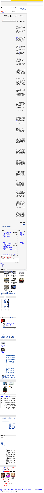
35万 (6, 292)
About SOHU (30, 489)
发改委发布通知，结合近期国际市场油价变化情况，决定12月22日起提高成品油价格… (10, 324)
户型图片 (9, 418)
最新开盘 (5, 417)
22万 (4, 292)
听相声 (4, 467)
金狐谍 (7, 337)
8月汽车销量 (10, 333)
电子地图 (9, 417)
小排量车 (21, 242)
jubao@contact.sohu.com (11, 492)
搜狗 (2, 1)
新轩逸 (24, 30)
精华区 (2, 265)
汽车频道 (7, 7)
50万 (7, 292)
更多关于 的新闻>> (10, 254)
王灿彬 (7, 368)
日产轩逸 (21, 237)
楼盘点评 (11, 417)
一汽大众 (5, 375)
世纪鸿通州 (13, 429)
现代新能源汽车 (8, 370)
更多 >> (25, 269)
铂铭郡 (13, 428)
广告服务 (15, 489)
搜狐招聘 (12, 489)
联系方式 (22, 489)
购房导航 (5, 418)
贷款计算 (14, 417)
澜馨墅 (13, 425)
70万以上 (9, 292)
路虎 (1, 377)
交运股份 (2, 443)
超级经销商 (12, 336)
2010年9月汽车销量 (5, 333)
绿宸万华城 (13, 426)
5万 (13, 291)
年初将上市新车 (13, 289)
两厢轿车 (2, 293)
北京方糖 (10, 425)
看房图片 (7, 418)
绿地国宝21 (10, 424)
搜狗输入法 (5, 489)
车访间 (4, 327)
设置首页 (1, 489)
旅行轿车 (8, 293)
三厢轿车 (5, 293)
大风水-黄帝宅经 (6, 471)
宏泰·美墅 (10, 428)
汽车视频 (13, 337)
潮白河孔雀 (10, 426)
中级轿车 (21, 232)
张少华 (7, 362)
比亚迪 (11, 377)
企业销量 (4, 334)
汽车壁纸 (2, 12)
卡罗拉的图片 (22, 236)
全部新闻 (40, 489)
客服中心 (19, 489)
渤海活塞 (2, 444)
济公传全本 (11, 467)
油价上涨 (10, 375)
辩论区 (2, 266)
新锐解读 (11, 471)
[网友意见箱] (3, 488)
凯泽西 (5, 376)
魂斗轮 (4, 337)
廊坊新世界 (10, 429)
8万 (14, 291)
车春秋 (7, 336)
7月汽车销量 (14, 333)
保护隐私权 (26, 489)
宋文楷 (7, 355)
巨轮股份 (2, 442)
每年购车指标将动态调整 (10, 372)
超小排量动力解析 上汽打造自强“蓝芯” (9, 404)
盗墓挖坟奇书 (12, 469)
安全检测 (10, 337)
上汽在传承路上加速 (11, 361)
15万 (3, 292)
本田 (8, 375)
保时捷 (6, 377)
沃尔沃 (3, 377)
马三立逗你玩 (7, 467)
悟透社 (10, 336)
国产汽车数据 (24, 9)
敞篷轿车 (11, 293)
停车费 (13, 377)
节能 (21, 203)
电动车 (3, 376)
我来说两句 (23, 224)
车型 (18, 26)
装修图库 (14, 418)
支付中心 (9, 489)
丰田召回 (8, 377)
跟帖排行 (8, 396)
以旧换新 (3, 378)
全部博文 (1, 490)
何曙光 (7, 359)
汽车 (19, 52)
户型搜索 (7, 417)
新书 (3, 471)
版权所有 (19, 491)
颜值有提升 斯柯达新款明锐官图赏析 (9, 407)
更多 (4, 445)
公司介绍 (34, 489)
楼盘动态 (3, 418)
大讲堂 (4, 322)
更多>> (16, 7)
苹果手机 (21, 235)
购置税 (16, 11)
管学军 (7, 361)
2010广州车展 (11, 317)
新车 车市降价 (22, 243)
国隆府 (9, 427)
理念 (23, 129)
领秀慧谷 (13, 424)
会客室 (4, 328)
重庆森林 (7, 357)
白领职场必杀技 (7, 469)
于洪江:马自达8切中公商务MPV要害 (10, 327)
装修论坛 (11, 418)
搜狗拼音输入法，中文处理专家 (6, 257)
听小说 (4, 469)
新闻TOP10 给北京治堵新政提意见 (10, 328)
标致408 (5, 301)
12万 (1, 292)
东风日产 (17, 37)
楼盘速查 (3, 417)
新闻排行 (3, 396)
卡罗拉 (22, 71)
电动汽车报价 (22, 234)
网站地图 (37, 489)
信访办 (2, 337)
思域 (19, 73)
